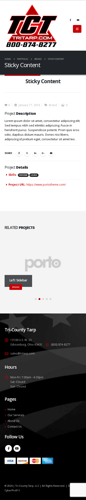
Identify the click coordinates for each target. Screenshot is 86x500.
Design (23, 175)
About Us (13, 421)
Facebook (19, 153)
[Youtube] (78, 20)
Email (51, 153)
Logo (34, 175)
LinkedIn (35, 153)
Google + (43, 153)
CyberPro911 (12, 490)
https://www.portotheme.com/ (46, 184)
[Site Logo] (32, 25)
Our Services (16, 415)
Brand (53, 105)
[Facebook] (70, 20)
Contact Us (15, 426)
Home (11, 409)
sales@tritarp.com (22, 353)
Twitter (27, 153)
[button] (77, 29)
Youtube (17, 448)
